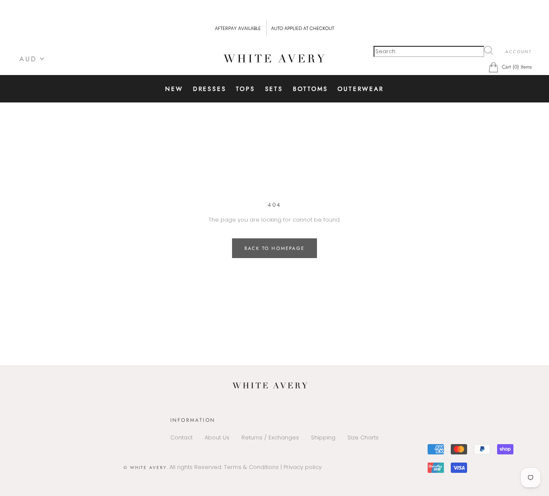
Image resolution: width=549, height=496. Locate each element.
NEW (174, 88)
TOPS (245, 88)
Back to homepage (274, 248)
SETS (274, 88)
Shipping (323, 437)
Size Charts (363, 437)
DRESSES (209, 88)
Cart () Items (517, 67)
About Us (217, 437)
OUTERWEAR (360, 88)
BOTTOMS (310, 88)
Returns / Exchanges (270, 437)
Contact (181, 437)
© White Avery (145, 467)
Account (518, 51)
